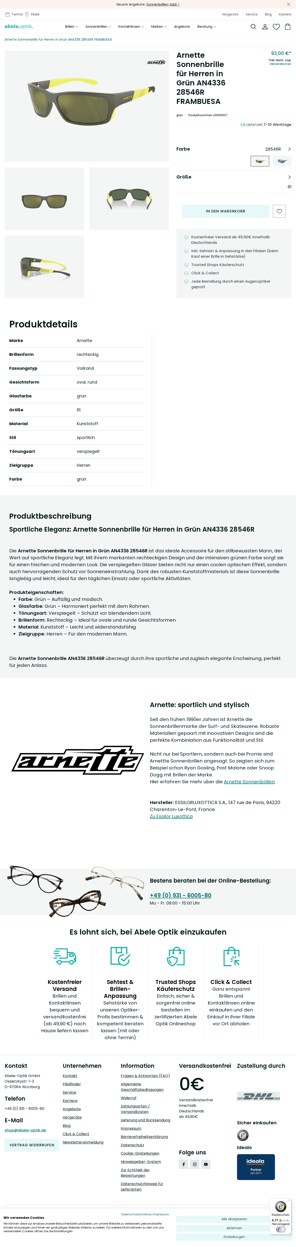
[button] (87, 100)
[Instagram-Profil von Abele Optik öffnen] (194, 1164)
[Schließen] (288, 4)
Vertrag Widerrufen (31, 1145)
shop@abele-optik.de (25, 1130)
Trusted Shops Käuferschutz (217, 264)
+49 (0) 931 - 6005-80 (180, 895)
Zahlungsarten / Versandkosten (135, 1109)
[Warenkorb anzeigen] (286, 26)
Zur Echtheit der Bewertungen (135, 1172)
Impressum (131, 1128)
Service (252, 14)
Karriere (285, 14)
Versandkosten (280, 64)
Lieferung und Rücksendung (145, 1120)
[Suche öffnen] (253, 26)
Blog (268, 14)
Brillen (69, 27)
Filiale (35, 14)
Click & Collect (76, 1134)
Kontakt (70, 1075)
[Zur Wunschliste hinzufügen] (279, 211)
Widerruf (128, 1098)
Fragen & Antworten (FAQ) (145, 1075)
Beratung (204, 27)
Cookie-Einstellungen (140, 1153)
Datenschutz (132, 1145)
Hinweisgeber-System (141, 1161)
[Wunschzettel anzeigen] (276, 26)
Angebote (182, 27)
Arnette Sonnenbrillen (249, 781)
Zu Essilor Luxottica (171, 816)
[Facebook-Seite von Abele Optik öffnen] (183, 1164)
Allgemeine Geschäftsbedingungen (142, 1086)
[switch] (280, 1229)
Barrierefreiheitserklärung (144, 1136)
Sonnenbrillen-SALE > (163, 4)
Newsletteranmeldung (83, 1142)
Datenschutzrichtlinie (136, 1214)
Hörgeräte (230, 14)
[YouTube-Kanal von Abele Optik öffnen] (205, 1164)
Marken (157, 27)
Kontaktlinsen (129, 27)
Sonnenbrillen (96, 27)
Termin (17, 14)
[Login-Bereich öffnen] (265, 26)
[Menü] (288, 1201)
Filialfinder (72, 1084)
